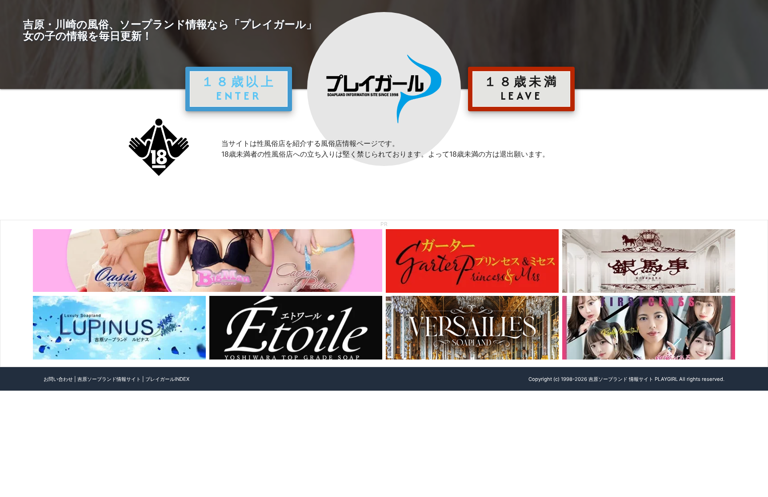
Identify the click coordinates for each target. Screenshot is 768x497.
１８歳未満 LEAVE (521, 88)
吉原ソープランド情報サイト (109, 379)
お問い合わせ (58, 379)
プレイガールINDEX (167, 379)
